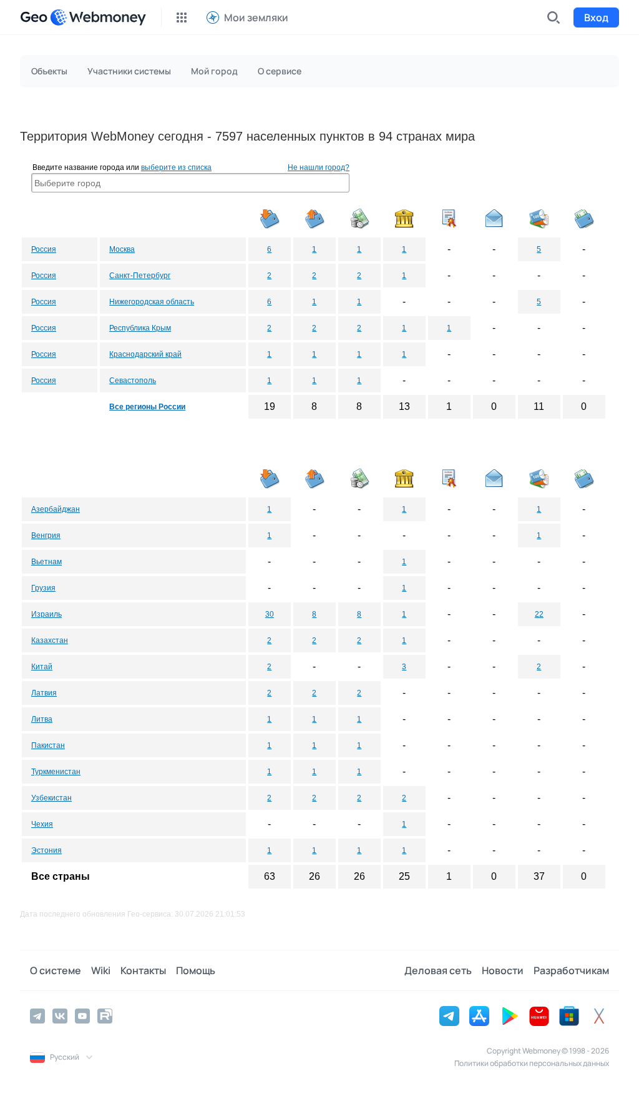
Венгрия (46, 535)
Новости (503, 970)
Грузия (43, 588)
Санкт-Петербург (139, 275)
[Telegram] (37, 1016)
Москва (122, 249)
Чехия (42, 824)
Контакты (143, 970)
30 (269, 614)
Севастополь (132, 380)
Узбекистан (51, 798)
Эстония (46, 850)
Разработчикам (571, 970)
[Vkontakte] (59, 1016)
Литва (41, 719)
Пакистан (48, 745)
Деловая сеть (438, 970)
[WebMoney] (98, 17)
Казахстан (49, 640)
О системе (55, 970)
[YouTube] (82, 1016)
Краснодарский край (145, 354)
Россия (43, 249)
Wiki (100, 970)
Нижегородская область (151, 301)
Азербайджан (55, 509)
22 (539, 614)
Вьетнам (46, 561)
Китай (41, 666)
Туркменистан (55, 771)
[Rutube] (104, 1016)
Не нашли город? (318, 167)
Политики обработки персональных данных (531, 1063)
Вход (596, 17)
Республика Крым (140, 328)
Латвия (44, 693)
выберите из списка (176, 167)
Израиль (46, 614)
